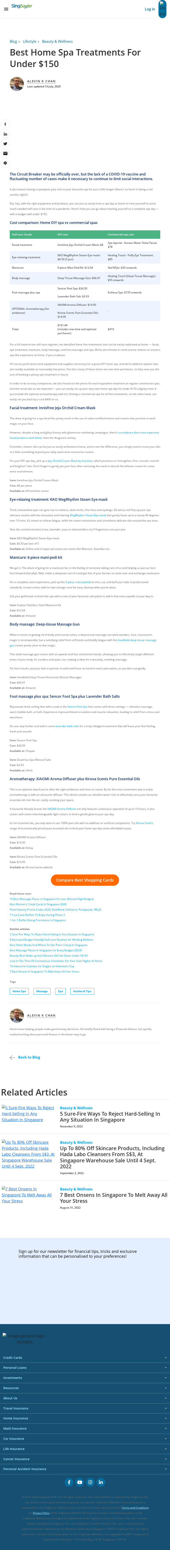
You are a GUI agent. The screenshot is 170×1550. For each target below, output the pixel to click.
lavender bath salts (67, 726)
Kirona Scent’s (144, 823)
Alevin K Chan (41, 81)
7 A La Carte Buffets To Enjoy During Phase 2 (37, 915)
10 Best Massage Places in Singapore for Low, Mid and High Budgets (52, 899)
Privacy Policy (41, 1513)
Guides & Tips (82, 991)
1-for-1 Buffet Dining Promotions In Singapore (38, 920)
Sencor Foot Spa (77, 707)
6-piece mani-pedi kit (78, 582)
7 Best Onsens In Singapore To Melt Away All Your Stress (44, 971)
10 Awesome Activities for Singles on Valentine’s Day (42, 966)
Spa (60, 991)
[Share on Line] (5, 163)
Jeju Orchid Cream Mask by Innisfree (70, 461)
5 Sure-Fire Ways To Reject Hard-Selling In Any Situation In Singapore (52, 934)
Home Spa (19, 991)
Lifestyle (29, 41)
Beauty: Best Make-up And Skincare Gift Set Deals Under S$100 (49, 955)
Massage (42, 991)
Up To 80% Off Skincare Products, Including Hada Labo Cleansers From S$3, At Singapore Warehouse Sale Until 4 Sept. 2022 (112, 1157)
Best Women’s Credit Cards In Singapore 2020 (38, 904)
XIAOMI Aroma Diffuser (61, 809)
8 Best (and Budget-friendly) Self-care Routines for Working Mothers (51, 940)
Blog (13, 41)
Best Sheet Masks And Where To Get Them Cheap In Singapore (48, 945)
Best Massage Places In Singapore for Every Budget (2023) (46, 950)
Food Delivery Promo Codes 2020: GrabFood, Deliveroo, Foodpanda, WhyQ (55, 909)
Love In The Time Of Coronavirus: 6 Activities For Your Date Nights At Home (56, 961)
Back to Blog (28, 1057)
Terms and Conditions (135, 1508)
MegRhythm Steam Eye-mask (88, 515)
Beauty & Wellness (57, 41)
